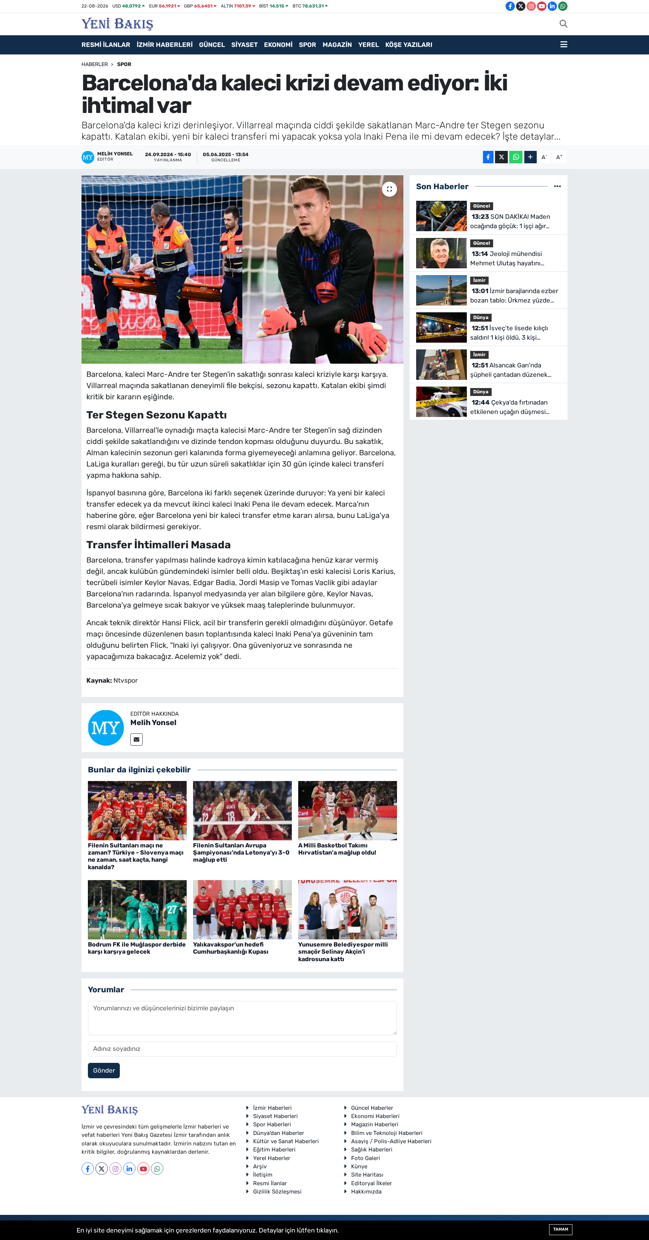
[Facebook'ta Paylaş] (488, 157)
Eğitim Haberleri (274, 1149)
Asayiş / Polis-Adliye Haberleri (391, 1141)
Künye (359, 1166)
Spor (124, 64)
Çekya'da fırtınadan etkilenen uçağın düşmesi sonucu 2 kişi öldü (509, 408)
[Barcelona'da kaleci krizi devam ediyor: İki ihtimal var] (242, 269)
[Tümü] (557, 186)
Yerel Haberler (271, 1158)
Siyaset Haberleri (275, 1116)
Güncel (481, 206)
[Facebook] (88, 1168)
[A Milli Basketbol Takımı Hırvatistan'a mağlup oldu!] (347, 810)
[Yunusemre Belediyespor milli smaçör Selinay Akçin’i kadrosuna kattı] (347, 909)
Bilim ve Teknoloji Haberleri (387, 1133)
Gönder (104, 1070)
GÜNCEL (212, 44)
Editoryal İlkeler (371, 1183)
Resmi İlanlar (270, 1183)
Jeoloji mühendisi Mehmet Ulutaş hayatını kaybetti (506, 259)
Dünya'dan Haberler (278, 1133)
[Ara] (563, 24)
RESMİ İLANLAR (106, 44)
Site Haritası (367, 1174)
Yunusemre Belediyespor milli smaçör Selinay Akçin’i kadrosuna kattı (343, 951)
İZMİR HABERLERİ (165, 44)
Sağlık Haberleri (371, 1149)
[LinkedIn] (129, 1168)
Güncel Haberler (372, 1108)
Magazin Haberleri (374, 1124)
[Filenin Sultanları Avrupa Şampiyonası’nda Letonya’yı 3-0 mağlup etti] (242, 810)
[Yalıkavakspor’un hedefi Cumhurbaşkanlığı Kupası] (242, 909)
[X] (101, 1168)
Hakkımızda (366, 1191)
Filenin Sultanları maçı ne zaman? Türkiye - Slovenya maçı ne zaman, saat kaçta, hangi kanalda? (136, 856)
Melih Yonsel (153, 722)
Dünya (481, 317)
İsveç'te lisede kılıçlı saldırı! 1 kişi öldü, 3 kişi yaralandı (509, 333)
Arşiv (260, 1166)
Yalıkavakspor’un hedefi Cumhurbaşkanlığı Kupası (231, 948)
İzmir (479, 280)
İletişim (262, 1174)
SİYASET (244, 44)
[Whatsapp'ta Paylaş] (515, 157)
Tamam (560, 1229)
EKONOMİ (278, 44)
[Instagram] (115, 1168)
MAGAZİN (337, 44)
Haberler (95, 64)
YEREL (368, 44)
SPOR (307, 44)
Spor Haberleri (272, 1124)
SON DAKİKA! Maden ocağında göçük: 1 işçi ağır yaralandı (510, 222)
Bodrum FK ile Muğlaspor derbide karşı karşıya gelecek (137, 948)
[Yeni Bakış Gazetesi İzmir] (117, 23)
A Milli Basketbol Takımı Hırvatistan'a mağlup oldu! (337, 849)
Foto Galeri (365, 1158)
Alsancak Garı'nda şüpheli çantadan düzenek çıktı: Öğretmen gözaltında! (509, 370)
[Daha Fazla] (530, 157)
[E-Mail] (136, 739)
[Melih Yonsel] (106, 727)
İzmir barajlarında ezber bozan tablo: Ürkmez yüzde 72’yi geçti (514, 296)
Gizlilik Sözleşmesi (277, 1191)
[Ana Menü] (563, 45)
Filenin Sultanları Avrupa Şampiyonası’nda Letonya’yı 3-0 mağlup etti (241, 852)
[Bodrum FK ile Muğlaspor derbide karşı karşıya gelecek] (137, 909)
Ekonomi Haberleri (375, 1116)
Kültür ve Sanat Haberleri (286, 1141)
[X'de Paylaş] (501, 157)
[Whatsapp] (157, 1168)
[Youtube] (143, 1168)
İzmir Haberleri (272, 1108)
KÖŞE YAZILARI (408, 44)
